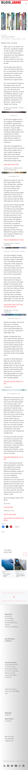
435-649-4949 (9, 739)
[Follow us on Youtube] (16, 766)
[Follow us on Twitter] (12, 766)
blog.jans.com (10, 761)
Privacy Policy (9, 620)
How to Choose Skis (10, 514)
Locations (8, 721)
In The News (9, 618)
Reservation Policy (11, 669)
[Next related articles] (25, 554)
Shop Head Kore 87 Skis (11, 164)
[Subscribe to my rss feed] (5, 766)
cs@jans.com (9, 741)
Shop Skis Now (8, 507)
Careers (7, 625)
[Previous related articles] (21, 554)
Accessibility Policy (11, 622)
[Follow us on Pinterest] (23, 766)
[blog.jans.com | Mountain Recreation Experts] (11, 3)
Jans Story (8, 616)
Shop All (7, 715)
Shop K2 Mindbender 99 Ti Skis (14, 240)
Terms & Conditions (11, 627)
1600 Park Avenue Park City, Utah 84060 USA (12, 691)
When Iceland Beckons (7, 574)
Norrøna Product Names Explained (20, 574)
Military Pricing (10, 673)
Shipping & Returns (11, 665)
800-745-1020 (9, 736)
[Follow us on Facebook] (8, 766)
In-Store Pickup (10, 667)
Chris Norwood (6, 39)
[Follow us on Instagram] (20, 766)
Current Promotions (11, 671)
